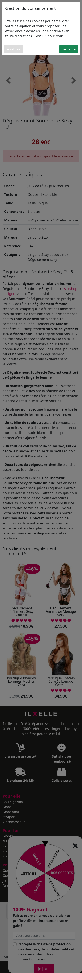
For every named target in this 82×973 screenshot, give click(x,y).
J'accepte (69, 49)
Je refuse (13, 49)
